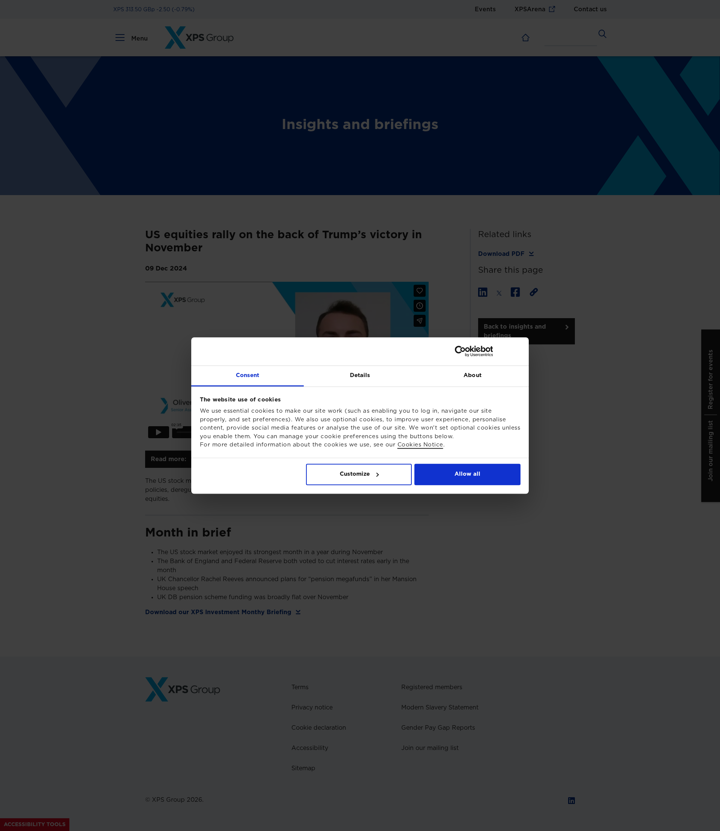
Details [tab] (360, 375)
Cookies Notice (420, 445)
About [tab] (473, 375)
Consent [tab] (248, 375)
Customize (355, 474)
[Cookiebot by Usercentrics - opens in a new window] (487, 351)
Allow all (467, 474)
